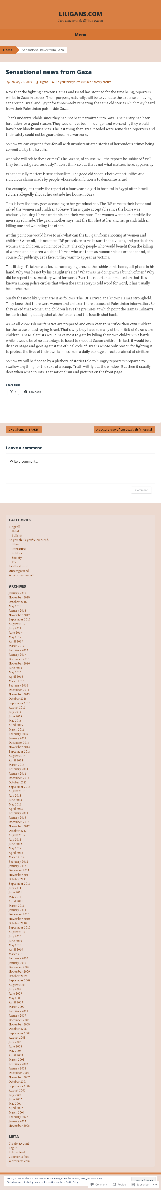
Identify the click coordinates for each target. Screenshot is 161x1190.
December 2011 (19, 870)
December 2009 (19, 967)
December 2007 (19, 1073)
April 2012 (16, 853)
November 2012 (19, 826)
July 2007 (15, 1095)
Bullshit (17, 536)
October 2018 (18, 602)
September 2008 (19, 1033)
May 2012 (15, 848)
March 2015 (16, 730)
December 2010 (19, 914)
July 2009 (15, 989)
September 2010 (19, 928)
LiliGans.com (80, 14)
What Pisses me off (21, 575)
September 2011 (19, 884)
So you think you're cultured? (74, 82)
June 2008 (15, 1046)
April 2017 (16, 641)
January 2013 (17, 818)
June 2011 (15, 892)
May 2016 (15, 672)
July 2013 (15, 796)
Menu (80, 34)
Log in (13, 1148)
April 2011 (16, 901)
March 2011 (16, 906)
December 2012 (19, 822)
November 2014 (19, 747)
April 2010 (16, 950)
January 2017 (17, 655)
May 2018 (15, 606)
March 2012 (16, 857)
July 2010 (15, 936)
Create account (19, 1144)
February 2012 (18, 862)
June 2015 (15, 716)
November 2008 (19, 1024)
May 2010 (15, 945)
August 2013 (17, 791)
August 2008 (17, 1038)
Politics (17, 553)
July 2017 (15, 628)
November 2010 (19, 919)
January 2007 (17, 1121)
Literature (19, 549)
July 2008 (15, 1042)
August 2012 (17, 835)
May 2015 (15, 721)
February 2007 (18, 1117)
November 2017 (19, 615)
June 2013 (15, 800)
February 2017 (18, 650)
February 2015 (18, 734)
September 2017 (19, 619)
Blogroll (14, 527)
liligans (44, 82)
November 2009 (19, 972)
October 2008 (18, 1029)
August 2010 (17, 932)
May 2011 (15, 897)
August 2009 (17, 985)
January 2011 (17, 910)
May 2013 (15, 804)
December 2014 (19, 743)
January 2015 (17, 738)
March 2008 (16, 1060)
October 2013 (18, 782)
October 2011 (18, 879)
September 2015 (19, 703)
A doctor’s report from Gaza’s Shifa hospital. (124, 429)
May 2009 (15, 998)
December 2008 (19, 1020)
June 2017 (15, 633)
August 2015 (17, 708)
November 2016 (19, 663)
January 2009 (17, 1016)
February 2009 (18, 1011)
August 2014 (17, 756)
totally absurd (102, 82)
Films (15, 544)
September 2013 (19, 787)
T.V (14, 562)
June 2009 (15, 994)
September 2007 (19, 1086)
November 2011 (19, 875)
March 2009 (16, 1007)
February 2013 (18, 813)
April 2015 (16, 725)
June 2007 (15, 1099)
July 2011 (15, 888)
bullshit (14, 531)
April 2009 (16, 1002)
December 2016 (19, 659)
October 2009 (18, 976)
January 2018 (17, 611)
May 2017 (15, 637)
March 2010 (16, 954)
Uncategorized (19, 571)
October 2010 (18, 923)
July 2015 (15, 712)
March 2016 (16, 681)
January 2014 (17, 774)
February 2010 (18, 958)
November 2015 (19, 694)
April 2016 (16, 677)
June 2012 (15, 844)
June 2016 (15, 668)
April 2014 (16, 760)
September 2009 (19, 980)
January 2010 (17, 963)
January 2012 (17, 866)
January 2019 (17, 593)
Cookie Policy (72, 1182)
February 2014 (18, 769)
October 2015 (18, 699)
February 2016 (18, 685)
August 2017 (17, 624)
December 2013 (19, 778)
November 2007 (19, 1077)
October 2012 (18, 831)
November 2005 (19, 1126)
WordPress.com (19, 1161)
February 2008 (18, 1064)
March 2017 (16, 646)
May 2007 (15, 1104)
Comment (141, 490)
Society (17, 558)
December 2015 (19, 690)
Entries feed (17, 1152)
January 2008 (17, 1068)
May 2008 (15, 1051)
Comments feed (19, 1157)
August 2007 (17, 1090)
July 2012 (15, 840)
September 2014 (19, 752)
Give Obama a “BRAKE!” (24, 429)
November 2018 (19, 597)
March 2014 (16, 765)
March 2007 (16, 1113)
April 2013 (16, 809)
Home (8, 50)
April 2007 (16, 1108)
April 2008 (16, 1055)
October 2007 (18, 1082)
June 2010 (15, 941)
